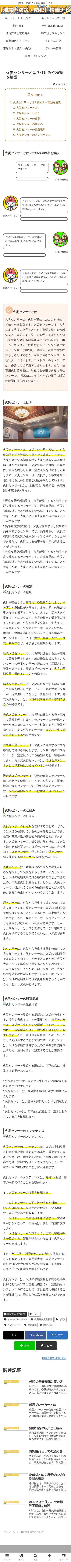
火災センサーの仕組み (29, 124)
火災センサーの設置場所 (30, 129)
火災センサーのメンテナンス (33, 134)
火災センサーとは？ (28, 113)
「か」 (36, 1314)
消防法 (62, 1319)
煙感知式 (32, 1325)
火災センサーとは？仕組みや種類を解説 (37, 102)
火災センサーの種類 (28, 118)
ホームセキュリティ (17, 1319)
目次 (30, 94)
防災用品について (16, 1314)
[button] (46, 1345)
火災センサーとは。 (28, 107)
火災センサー (14, 1325)
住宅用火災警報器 (43, 1319)
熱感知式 (47, 1325)
